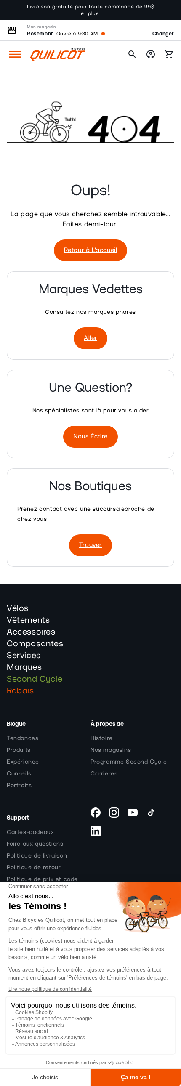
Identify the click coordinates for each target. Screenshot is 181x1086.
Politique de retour (34, 868)
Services (24, 655)
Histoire (101, 738)
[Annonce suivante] (165, 10)
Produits (19, 750)
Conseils (19, 774)
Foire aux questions (35, 844)
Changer (163, 34)
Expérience (23, 762)
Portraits (19, 786)
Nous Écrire (90, 436)
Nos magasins (110, 750)
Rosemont (40, 34)
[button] (15, 54)
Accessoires (31, 632)
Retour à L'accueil (90, 250)
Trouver (90, 545)
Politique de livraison (37, 856)
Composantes (35, 644)
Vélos (18, 608)
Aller (90, 338)
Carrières (103, 774)
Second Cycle (34, 679)
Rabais (20, 691)
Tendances (22, 738)
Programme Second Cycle (128, 762)
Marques (24, 667)
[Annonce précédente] (15, 10)
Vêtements (28, 620)
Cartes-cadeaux (30, 832)
